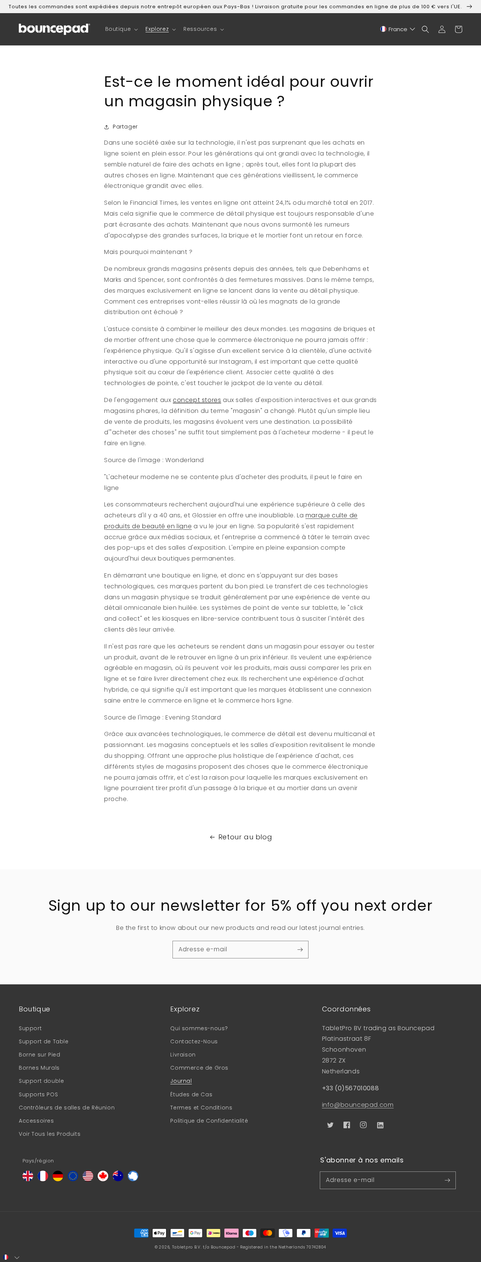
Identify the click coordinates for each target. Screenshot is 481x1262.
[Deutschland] (58, 1179)
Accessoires (36, 1120)
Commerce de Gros (199, 1068)
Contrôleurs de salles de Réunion (67, 1107)
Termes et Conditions (201, 1107)
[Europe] (73, 1179)
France (398, 29)
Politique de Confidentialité (209, 1120)
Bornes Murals (39, 1068)
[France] (43, 1179)
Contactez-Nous (194, 1041)
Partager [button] (125, 126)
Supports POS (38, 1094)
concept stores (197, 400)
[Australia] (118, 1179)
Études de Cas (191, 1094)
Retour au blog (245, 837)
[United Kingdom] (28, 1179)
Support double (41, 1081)
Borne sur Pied (39, 1054)
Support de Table (44, 1041)
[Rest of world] (133, 1179)
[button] (121, 29)
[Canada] (103, 1179)
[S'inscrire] (300, 949)
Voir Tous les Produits (49, 1134)
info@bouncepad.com (358, 1104)
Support (30, 1028)
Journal (181, 1081)
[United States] (88, 1179)
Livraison (182, 1054)
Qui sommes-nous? (199, 1028)
